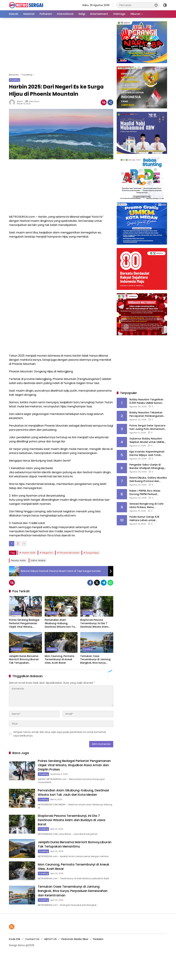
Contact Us (32, 939)
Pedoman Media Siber (75, 939)
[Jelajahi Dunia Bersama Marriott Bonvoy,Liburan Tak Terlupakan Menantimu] (25, 642)
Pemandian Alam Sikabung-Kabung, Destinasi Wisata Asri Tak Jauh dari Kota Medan (60, 623)
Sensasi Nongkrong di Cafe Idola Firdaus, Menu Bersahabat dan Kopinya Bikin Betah (148, 505)
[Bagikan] (110, 102)
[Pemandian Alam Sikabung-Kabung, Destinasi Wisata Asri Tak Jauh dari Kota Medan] (61, 606)
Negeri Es (47, 552)
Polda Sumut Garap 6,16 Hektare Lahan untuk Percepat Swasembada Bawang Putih (144, 518)
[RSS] (11, 926)
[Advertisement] (61, 47)
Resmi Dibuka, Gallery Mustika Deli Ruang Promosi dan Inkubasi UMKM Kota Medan (148, 479)
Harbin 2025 (28, 552)
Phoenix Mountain (69, 552)
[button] (156, 5)
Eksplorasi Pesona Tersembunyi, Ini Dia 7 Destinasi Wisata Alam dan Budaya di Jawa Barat (94, 623)
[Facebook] (90, 583)
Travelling (14, 80)
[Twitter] (97, 583)
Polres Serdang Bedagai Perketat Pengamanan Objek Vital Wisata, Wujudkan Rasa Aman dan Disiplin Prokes (24, 623)
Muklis (20, 101)
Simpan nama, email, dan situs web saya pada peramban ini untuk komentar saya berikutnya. (59, 733)
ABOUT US (50, 939)
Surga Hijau (92, 552)
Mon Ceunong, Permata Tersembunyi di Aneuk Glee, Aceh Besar (59, 659)
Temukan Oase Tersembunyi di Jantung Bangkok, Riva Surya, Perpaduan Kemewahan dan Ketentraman (95, 660)
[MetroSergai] (26, 5)
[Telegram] (104, 583)
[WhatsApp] (110, 583)
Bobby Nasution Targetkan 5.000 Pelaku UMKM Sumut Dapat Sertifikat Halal (146, 401)
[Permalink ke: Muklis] (13, 102)
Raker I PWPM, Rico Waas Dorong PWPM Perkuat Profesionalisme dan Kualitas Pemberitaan (147, 492)
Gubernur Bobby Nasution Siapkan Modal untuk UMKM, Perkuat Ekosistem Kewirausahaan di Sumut (146, 440)
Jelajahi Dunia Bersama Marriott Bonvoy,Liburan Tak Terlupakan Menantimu (24, 660)
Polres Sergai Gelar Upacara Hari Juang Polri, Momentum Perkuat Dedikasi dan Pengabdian (147, 427)
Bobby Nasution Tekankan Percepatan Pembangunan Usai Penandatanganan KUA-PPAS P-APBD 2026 (147, 414)
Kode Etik (14, 939)
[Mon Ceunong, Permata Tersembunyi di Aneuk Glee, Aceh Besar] (61, 642)
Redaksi (98, 939)
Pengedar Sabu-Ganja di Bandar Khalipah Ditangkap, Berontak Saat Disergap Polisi (147, 466)
